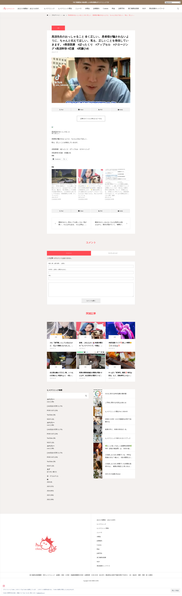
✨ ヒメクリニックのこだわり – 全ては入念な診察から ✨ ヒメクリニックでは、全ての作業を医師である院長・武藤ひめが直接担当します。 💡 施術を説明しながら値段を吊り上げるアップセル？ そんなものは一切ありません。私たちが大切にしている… (90, 189)
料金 (113, 8)
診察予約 (121, 8)
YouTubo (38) (51, 415)
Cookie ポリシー (41, 593)
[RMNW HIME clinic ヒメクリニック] (8, 8)
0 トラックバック (113, 253)
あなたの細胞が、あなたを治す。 (29, 8)
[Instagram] (4, 585)
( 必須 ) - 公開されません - (57, 269)
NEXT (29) (50, 419)
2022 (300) (50, 499)
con (58, 28)
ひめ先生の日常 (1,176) (54, 406)
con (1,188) (50, 402)
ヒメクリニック (49, 8)
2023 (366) (50, 495)
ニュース (78, 8)
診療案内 (96, 8)
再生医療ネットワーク (156, 8)
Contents (105, 8)
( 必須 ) (56, 263)
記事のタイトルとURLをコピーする (91, 118)
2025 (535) (50, 486)
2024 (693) (50, 491)
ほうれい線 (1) (52, 472)
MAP (144, 8)
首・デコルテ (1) (52, 476)
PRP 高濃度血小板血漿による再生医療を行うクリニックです (91, 2)
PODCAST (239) (52, 410)
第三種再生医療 (133, 8)
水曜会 (87, 8)
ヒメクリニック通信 (65, 8)
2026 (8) (49, 482)
